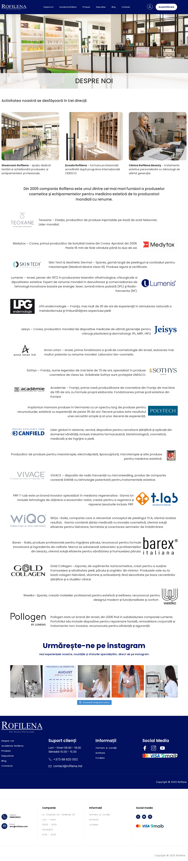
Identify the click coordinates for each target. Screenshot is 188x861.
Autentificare (166, 7)
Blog (114, 7)
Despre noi (48, 7)
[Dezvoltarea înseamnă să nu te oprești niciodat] (128, 681)
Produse (86, 7)
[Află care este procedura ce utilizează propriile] (94, 681)
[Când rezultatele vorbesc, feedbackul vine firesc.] (161, 681)
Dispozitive (101, 7)
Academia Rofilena (68, 7)
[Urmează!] (26, 681)
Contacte (126, 7)
